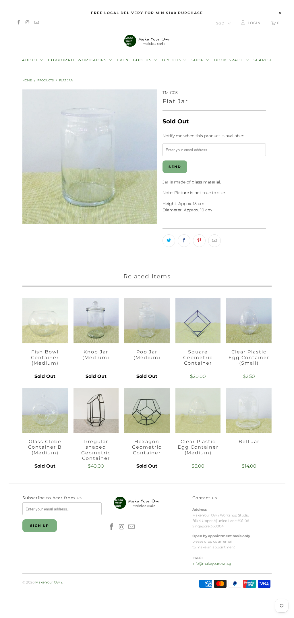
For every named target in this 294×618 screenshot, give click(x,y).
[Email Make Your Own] (36, 23)
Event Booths (135, 60)
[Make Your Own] (147, 40)
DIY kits (172, 60)
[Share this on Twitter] (169, 240)
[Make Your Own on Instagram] (27, 23)
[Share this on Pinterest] (199, 240)
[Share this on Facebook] (184, 240)
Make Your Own (48, 582)
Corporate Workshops (78, 60)
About (30, 60)
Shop (198, 60)
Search (263, 60)
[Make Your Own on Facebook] (18, 23)
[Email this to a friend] (214, 240)
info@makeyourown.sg (211, 563)
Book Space (229, 60)
